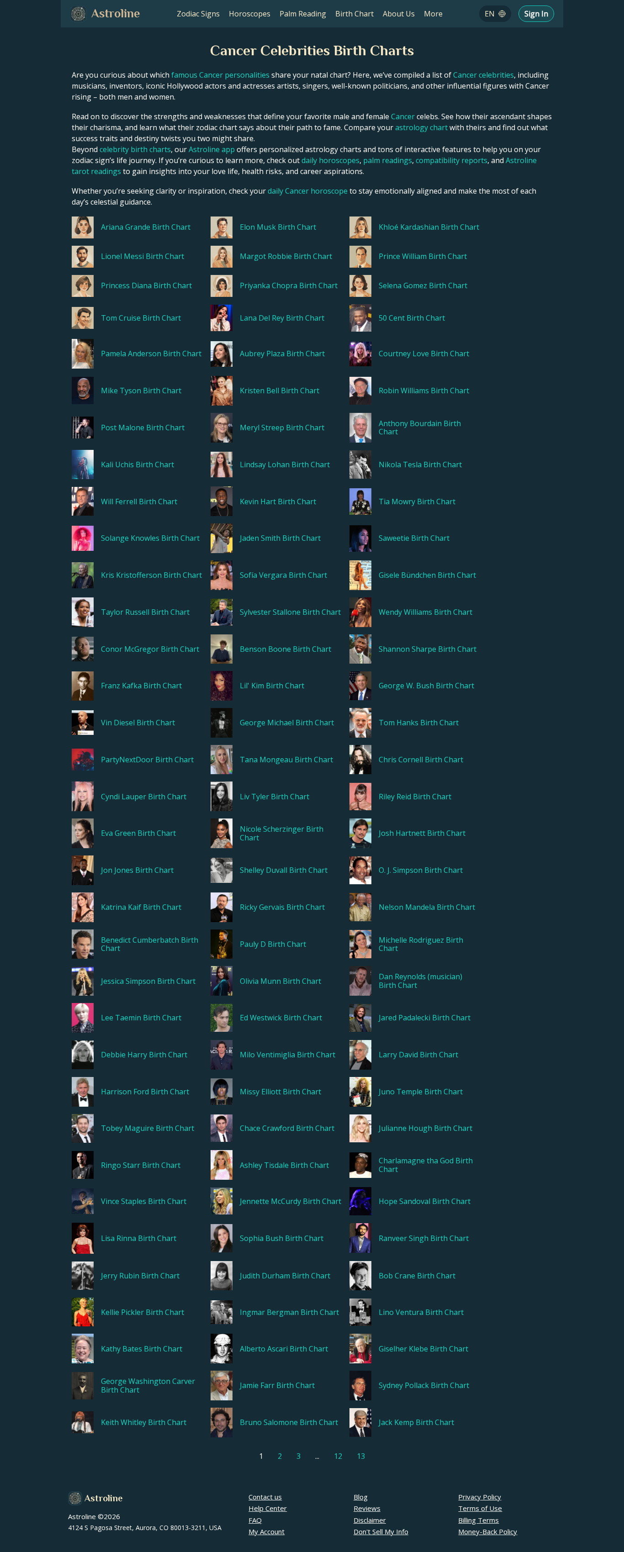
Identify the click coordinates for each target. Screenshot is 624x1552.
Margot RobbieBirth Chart (286, 256)
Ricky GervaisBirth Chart (282, 907)
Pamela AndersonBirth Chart (151, 353)
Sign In (536, 14)
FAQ (255, 1520)
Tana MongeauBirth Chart (286, 759)
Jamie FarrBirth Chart (277, 1385)
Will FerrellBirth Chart (139, 501)
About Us (399, 14)
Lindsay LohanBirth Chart (285, 464)
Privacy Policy (479, 1496)
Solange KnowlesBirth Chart (150, 538)
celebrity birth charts (135, 149)
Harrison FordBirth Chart (145, 1091)
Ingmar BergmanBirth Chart (289, 1312)
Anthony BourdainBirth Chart (420, 427)
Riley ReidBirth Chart (415, 796)
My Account (267, 1531)
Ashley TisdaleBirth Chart (284, 1165)
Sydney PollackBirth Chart (424, 1385)
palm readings (387, 160)
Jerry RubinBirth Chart (140, 1276)
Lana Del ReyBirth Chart (282, 318)
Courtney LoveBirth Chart (424, 353)
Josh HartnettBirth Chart (422, 833)
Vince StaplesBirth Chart (143, 1201)
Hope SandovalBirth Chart (425, 1201)
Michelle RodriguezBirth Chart (421, 944)
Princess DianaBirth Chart (146, 285)
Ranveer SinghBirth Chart (424, 1238)
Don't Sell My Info (381, 1531)
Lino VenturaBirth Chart (421, 1312)
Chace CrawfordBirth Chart (287, 1128)
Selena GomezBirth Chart (423, 285)
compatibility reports (451, 160)
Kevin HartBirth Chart (278, 501)
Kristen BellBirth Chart (279, 390)
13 (361, 1456)
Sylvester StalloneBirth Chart (290, 612)
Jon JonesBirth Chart (137, 870)
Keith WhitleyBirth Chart (143, 1422)
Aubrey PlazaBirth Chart (282, 353)
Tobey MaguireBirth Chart (147, 1128)
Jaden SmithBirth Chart (280, 538)
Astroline (103, 1498)
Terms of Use (480, 1508)
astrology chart (421, 127)
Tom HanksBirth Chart (419, 722)
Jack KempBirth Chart (416, 1422)
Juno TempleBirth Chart (421, 1091)
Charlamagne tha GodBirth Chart (426, 1164)
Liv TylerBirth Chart (274, 796)
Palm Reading (303, 14)
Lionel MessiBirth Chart (142, 256)
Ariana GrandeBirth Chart (145, 227)
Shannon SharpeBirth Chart (427, 649)
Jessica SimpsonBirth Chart (148, 981)
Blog (361, 1496)
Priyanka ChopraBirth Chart (289, 285)
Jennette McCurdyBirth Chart (290, 1201)
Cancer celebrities (483, 75)
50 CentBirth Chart (412, 318)
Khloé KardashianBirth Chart (429, 227)
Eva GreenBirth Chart (138, 833)
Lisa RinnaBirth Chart (138, 1238)
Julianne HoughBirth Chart (425, 1128)
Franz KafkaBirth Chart (141, 685)
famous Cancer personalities (220, 75)
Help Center (268, 1508)
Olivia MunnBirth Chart (280, 981)
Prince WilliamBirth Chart (423, 256)
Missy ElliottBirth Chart (280, 1091)
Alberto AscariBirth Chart (284, 1349)
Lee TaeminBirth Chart (141, 1018)
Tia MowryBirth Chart (417, 501)
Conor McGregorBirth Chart (150, 649)
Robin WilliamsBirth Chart (424, 390)
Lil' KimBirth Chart (272, 685)
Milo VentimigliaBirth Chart (287, 1055)
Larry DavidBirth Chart (418, 1055)
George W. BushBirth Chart (426, 685)
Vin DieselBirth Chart (138, 722)
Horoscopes (249, 14)
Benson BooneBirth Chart (285, 649)
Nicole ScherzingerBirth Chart (281, 833)
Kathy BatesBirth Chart (141, 1349)
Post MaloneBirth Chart (143, 427)
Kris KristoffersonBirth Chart (151, 575)
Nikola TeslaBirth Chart (420, 464)
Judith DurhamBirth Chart (285, 1276)
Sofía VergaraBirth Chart (283, 575)
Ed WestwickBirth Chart (281, 1018)
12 (338, 1456)
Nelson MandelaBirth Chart (427, 907)
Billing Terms (478, 1520)
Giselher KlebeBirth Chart (423, 1349)
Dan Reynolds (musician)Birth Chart (420, 980)
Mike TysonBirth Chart (141, 390)
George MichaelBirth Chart (287, 722)
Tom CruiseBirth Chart (141, 318)
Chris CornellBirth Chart (421, 759)
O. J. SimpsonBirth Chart (421, 870)
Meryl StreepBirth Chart (282, 427)
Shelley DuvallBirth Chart (284, 870)
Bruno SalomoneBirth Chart (289, 1422)
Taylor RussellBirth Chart (145, 612)
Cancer (403, 116)
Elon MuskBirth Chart (278, 227)
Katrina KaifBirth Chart (141, 907)
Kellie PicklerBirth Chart (142, 1312)
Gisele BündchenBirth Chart (427, 575)
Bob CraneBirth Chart (417, 1276)
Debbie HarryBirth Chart (144, 1055)
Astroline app (212, 149)
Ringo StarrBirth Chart (140, 1165)
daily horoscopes (330, 160)
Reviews (367, 1508)
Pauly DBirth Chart (273, 944)
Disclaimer (370, 1520)
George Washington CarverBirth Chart (148, 1385)
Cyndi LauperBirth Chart (143, 796)
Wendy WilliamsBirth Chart (425, 612)
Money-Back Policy (487, 1531)
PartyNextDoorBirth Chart (147, 759)
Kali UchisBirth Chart (137, 464)
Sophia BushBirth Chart (281, 1238)
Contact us (265, 1496)
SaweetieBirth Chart (414, 538)
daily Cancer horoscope (308, 191)
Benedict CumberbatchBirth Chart (149, 944)
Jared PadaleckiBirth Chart (425, 1018)
